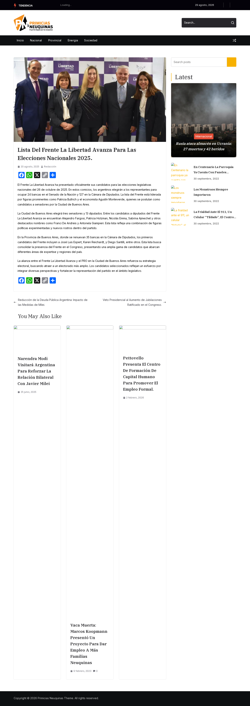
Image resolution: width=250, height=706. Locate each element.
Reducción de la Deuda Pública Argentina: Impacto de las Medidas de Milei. (53, 302)
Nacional (36, 40)
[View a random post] (234, 40)
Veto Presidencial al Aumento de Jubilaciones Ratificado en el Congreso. (132, 302)
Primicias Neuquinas (50, 698)
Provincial (55, 40)
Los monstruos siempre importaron (211, 192)
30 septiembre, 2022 (206, 178)
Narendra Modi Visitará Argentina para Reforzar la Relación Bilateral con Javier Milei (36, 371)
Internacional (204, 136)
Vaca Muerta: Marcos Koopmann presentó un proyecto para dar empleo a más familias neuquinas (88, 643)
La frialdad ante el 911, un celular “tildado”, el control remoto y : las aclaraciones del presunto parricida (214, 215)
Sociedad (90, 40)
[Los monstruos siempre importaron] (181, 194)
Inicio (20, 40)
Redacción (50, 166)
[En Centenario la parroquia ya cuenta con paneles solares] (181, 171)
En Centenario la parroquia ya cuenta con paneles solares (213, 170)
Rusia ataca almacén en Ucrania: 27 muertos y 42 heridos (204, 146)
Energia (73, 40)
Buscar (231, 62)
